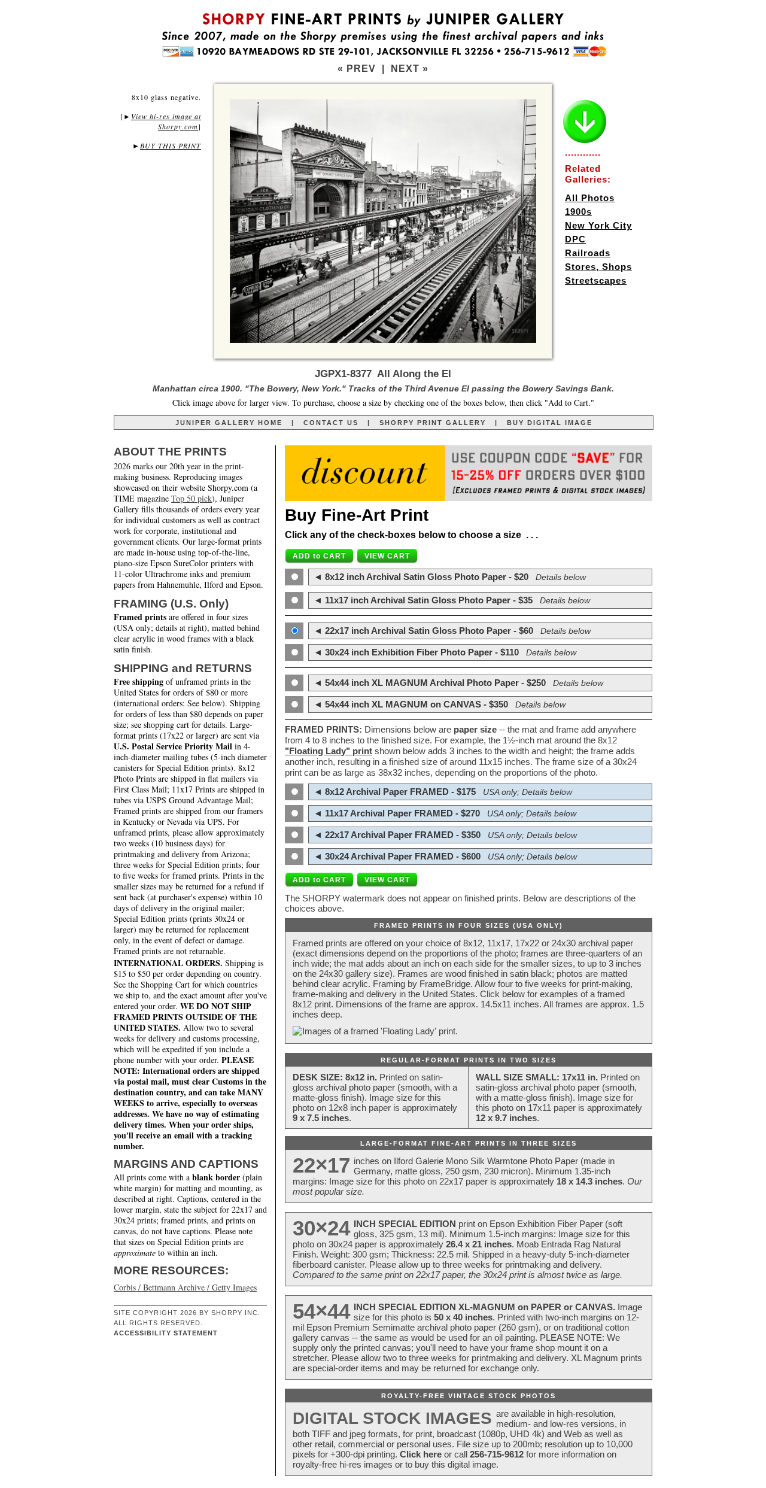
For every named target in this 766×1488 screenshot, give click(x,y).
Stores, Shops (598, 267)
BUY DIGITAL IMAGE (549, 422)
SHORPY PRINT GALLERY (432, 422)
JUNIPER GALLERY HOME (228, 422)
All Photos (590, 198)
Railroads (587, 253)
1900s (578, 212)
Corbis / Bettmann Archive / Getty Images (185, 1287)
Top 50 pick (191, 498)
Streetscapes (596, 280)
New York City (598, 225)
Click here (421, 1454)
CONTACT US (330, 422)
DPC (575, 239)
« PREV (357, 68)
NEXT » (409, 68)
